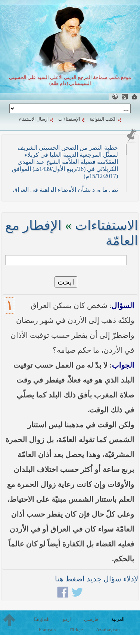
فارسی (91, 619)
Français (47, 629)
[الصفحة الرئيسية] (134, 96)
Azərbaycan (108, 629)
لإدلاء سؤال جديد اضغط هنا (96, 579)
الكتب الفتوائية (103, 119)
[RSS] (125, 96)
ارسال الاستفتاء (34, 119)
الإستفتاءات (69, 119)
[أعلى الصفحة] (9, 620)
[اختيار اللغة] (115, 96)
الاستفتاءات (106, 225)
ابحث (65, 282)
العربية (118, 619)
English (42, 619)
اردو (67, 619)
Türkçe (76, 629)
